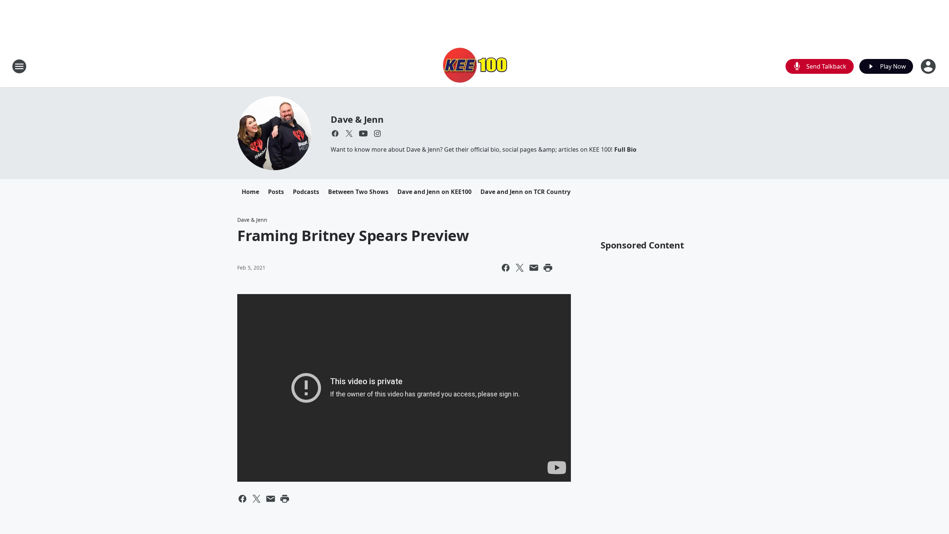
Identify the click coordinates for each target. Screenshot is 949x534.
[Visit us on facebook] (335, 133)
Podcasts (306, 192)
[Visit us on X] (349, 133)
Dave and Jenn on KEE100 (434, 192)
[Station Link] (474, 66)
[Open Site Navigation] (19, 66)
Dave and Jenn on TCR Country (525, 192)
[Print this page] (548, 268)
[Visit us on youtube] (363, 133)
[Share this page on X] (520, 268)
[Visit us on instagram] (377, 133)
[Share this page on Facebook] (505, 268)
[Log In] (929, 66)
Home (250, 192)
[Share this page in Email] (534, 268)
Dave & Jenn (357, 119)
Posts (276, 192)
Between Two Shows (358, 192)
